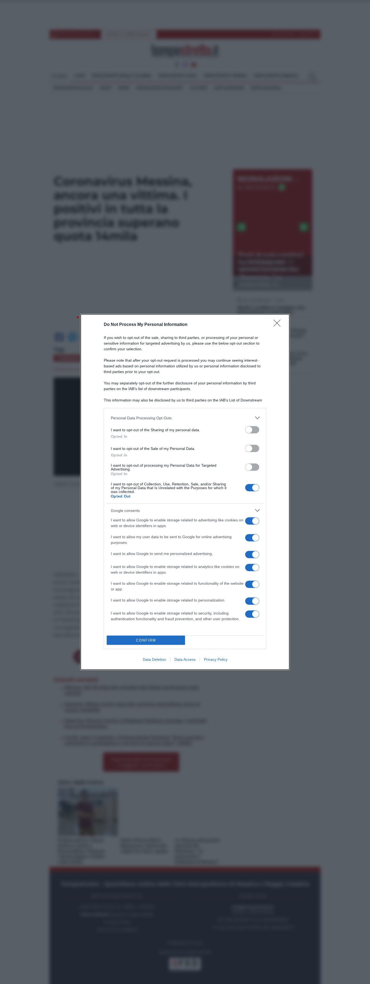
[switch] (252, 429)
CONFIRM (146, 640)
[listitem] (185, 418)
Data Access (185, 659)
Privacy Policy (216, 659)
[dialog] (185, 492)
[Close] (279, 325)
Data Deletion (154, 659)
